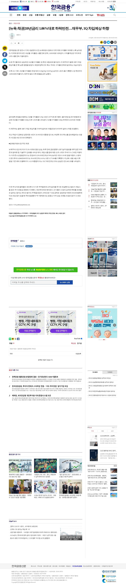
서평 (102, 431)
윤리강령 (54, 566)
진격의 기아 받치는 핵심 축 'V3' (20, 529)
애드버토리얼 (91, 466)
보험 (54, 15)
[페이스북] (23, 1)
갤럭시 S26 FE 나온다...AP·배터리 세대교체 (23, 526)
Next (114, 325)
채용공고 (68, 566)
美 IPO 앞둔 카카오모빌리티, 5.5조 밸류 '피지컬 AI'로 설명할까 (30, 538)
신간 (112, 431)
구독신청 (77, 1)
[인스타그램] (39, 1)
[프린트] (11, 43)
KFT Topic (89, 15)
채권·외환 (17, 23)
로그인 (85, 1)
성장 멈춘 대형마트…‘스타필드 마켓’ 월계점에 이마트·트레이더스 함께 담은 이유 (34, 532)
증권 (24, 15)
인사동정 (95, 372)
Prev (90, 325)
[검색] (115, 15)
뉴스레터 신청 (65, 282)
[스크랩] (22, 43)
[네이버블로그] (31, 1)
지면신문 (109, 1)
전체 (18, 15)
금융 (48, 15)
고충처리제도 (96, 566)
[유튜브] (47, 1)
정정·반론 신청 (47, 566)
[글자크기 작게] (15, 43)
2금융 (61, 15)
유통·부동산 (39, 15)
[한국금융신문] (14, 1)
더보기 (113, 112)
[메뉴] (11, 15)
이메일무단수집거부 (107, 566)
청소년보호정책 (87, 566)
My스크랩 (101, 1)
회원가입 (92, 1)
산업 (30, 15)
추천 (92, 431)
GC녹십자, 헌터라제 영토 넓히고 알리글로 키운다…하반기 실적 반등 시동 (33, 535)
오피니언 (79, 15)
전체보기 (29, 246)
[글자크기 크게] (18, 43)
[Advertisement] (25, 93)
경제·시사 (69, 15)
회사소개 (33, 566)
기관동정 (109, 372)
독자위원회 (62, 566)
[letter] (55, 1)
